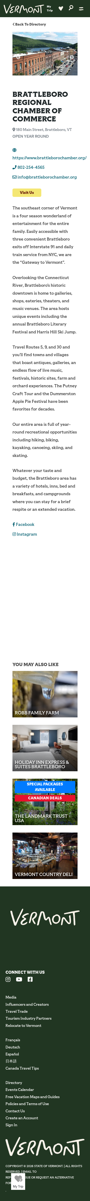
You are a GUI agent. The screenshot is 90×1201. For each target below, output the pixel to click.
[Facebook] (30, 980)
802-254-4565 (31, 167)
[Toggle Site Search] (71, 7)
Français (13, 1040)
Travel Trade (17, 1011)
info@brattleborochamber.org (47, 177)
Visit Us (27, 192)
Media (11, 997)
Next (71, 57)
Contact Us (15, 1111)
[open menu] (81, 9)
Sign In (11, 1125)
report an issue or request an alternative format (40, 1180)
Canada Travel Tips (22, 1068)
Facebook (24, 524)
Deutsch (13, 1047)
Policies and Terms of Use (27, 1104)
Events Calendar (20, 1089)
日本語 (11, 1061)
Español (12, 1054)
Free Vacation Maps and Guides (33, 1097)
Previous (18, 57)
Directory (14, 1083)
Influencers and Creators (27, 1004)
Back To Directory (30, 24)
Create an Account (22, 1118)
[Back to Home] (24, 8)
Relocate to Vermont (23, 1025)
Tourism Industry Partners (28, 1018)
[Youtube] (19, 980)
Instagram (26, 534)
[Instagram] (8, 980)
